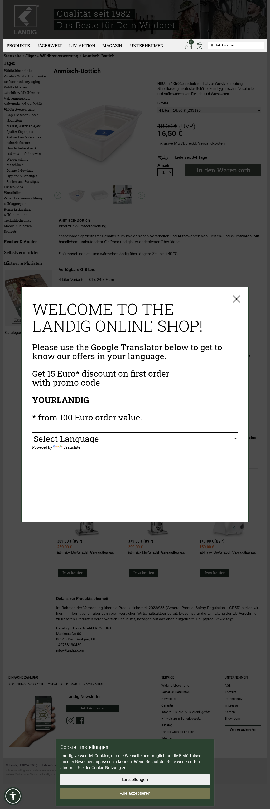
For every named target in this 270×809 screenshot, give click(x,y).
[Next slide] (141, 195)
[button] (13, 796)
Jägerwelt (49, 45)
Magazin (112, 45)
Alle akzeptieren (135, 793)
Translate (72, 447)
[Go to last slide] (57, 195)
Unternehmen (146, 45)
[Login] (199, 45)
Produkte (18, 45)
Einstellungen (135, 779)
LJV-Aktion (82, 45)
